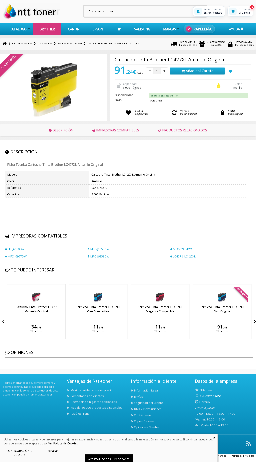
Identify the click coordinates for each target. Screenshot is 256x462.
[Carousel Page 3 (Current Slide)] (11, 283)
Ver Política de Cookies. (63, 443)
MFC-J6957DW (17, 256)
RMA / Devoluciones (148, 409)
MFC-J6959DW (99, 256)
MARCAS (169, 29)
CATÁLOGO (18, 29)
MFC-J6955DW (182, 249)
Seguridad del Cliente (148, 403)
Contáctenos (142, 415)
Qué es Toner (81, 413)
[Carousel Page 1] (6, 283)
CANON (74, 29)
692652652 (216, 43)
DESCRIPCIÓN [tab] (62, 130)
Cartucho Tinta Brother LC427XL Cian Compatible (98, 309)
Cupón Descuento (146, 421)
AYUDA (235, 29)
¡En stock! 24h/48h (164, 95)
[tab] (198, 95)
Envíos (138, 396)
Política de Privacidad (242, 455)
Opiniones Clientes (147, 427)
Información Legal (146, 390)
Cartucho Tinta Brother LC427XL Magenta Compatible (160, 309)
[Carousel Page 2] (9, 283)
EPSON (98, 29)
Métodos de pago (244, 43)
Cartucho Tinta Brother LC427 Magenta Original (36, 309)
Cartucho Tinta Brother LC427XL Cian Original (222, 309)
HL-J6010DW (15, 249)
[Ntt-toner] (5, 43)
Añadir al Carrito (199, 70)
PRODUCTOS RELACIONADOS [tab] (184, 130)
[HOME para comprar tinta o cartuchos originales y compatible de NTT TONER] (31, 18)
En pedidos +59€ (188, 43)
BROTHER (47, 29)
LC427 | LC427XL (184, 256)
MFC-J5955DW (99, 249)
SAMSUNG (142, 29)
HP (118, 29)
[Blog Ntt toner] (248, 445)
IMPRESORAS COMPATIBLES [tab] (117, 130)
